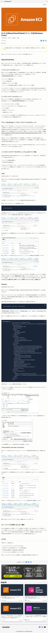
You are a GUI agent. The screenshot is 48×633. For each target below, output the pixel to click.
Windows (14, 37)
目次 (44, 4)
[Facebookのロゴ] (39, 627)
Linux (10, 37)
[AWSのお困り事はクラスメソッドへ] (24, 572)
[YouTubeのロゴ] (45, 627)
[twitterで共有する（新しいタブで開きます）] (46, 40)
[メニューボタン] (1, 1)
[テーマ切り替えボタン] (47, 1)
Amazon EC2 (5, 37)
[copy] (45, 207)
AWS (18, 37)
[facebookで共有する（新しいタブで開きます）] (43, 40)
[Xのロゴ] (42, 627)
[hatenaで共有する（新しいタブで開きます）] (41, 40)
